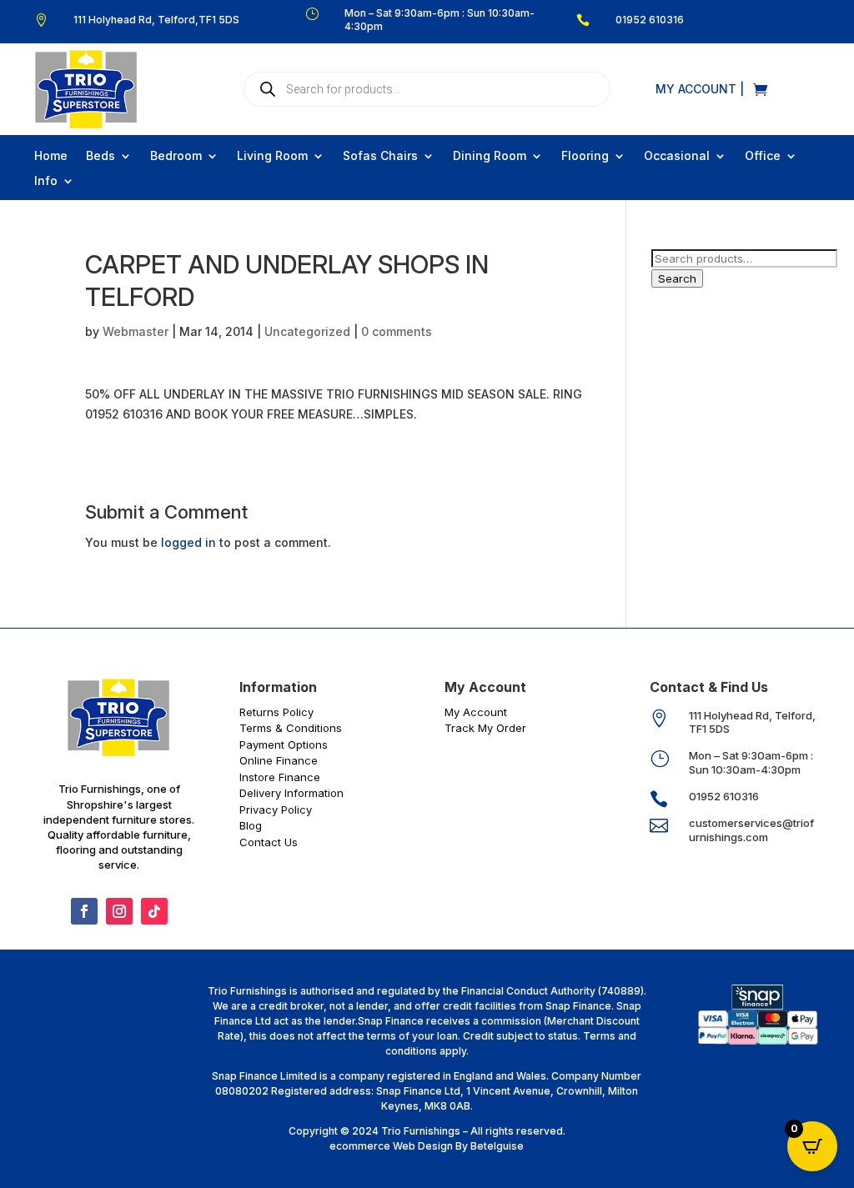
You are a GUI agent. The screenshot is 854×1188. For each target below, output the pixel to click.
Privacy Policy (275, 809)
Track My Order (485, 727)
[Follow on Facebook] (84, 911)
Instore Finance (279, 777)
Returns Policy (276, 712)
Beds (100, 156)
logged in (188, 542)
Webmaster (135, 331)
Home (51, 156)
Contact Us (268, 842)
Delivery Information (291, 793)
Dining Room (489, 156)
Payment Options (283, 744)
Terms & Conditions (290, 727)
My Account (476, 712)
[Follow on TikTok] (154, 911)
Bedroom (176, 156)
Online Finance (278, 760)
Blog (250, 825)
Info (46, 181)
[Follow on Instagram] (119, 911)
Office (763, 156)
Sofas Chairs (380, 156)
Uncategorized (307, 331)
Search (677, 278)
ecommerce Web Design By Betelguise (426, 1146)
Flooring (585, 156)
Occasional (677, 156)
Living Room (272, 156)
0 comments (396, 331)
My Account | (700, 89)
